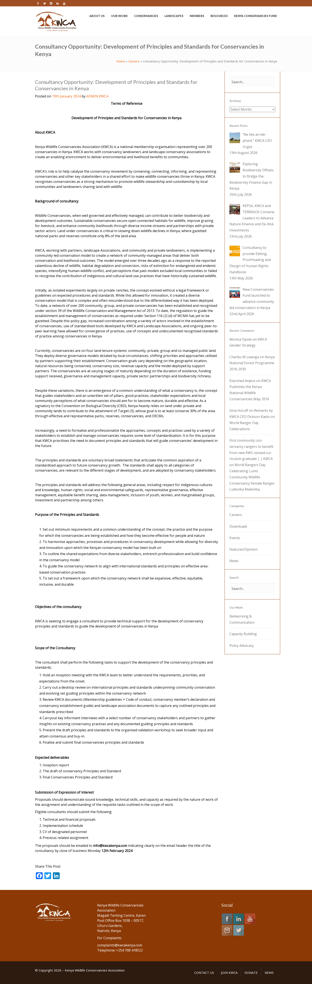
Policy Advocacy (241, 645)
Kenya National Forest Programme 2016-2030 (252, 363)
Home (120, 61)
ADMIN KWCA (97, 96)
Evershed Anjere (242, 380)
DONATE (251, 972)
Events (234, 538)
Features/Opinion (243, 549)
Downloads (238, 526)
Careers (133, 61)
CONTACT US (204, 972)
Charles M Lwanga (244, 357)
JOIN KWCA (229, 972)
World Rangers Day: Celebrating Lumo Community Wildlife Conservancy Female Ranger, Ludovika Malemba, (252, 477)
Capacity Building (243, 634)
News (233, 560)
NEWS (269, 972)
